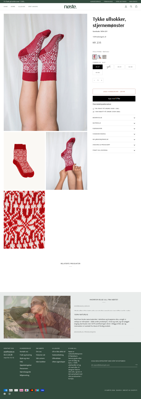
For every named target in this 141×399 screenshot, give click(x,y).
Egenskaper (97, 128)
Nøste (108, 390)
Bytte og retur (25, 358)
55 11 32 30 (8, 355)
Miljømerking (24, 375)
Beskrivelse (97, 118)
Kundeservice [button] (25, 348)
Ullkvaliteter (56, 358)
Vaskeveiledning (58, 355)
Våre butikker (41, 362)
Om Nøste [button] (40, 348)
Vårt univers (40, 358)
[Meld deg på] (135, 364)
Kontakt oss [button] (9, 348)
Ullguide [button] (56, 348)
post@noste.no (9, 352)
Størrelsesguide (25, 372)
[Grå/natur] (104, 57)
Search (119, 390)
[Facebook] (5, 394)
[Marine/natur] (100, 57)
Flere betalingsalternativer (102, 104)
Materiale (97, 123)
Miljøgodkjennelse (100, 139)
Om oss (38, 352)
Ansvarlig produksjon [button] (85, 332)
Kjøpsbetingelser (26, 365)
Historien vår (40, 355)
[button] (6, 6)
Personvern (24, 368)
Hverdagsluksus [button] (82, 306)
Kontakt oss (24, 352)
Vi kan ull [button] (72, 348)
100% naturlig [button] (81, 313)
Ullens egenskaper (58, 362)
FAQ (21, 362)
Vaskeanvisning (99, 134)
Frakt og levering (100, 150)
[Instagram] (10, 394)
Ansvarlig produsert (101, 145)
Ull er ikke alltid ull (58, 352)
